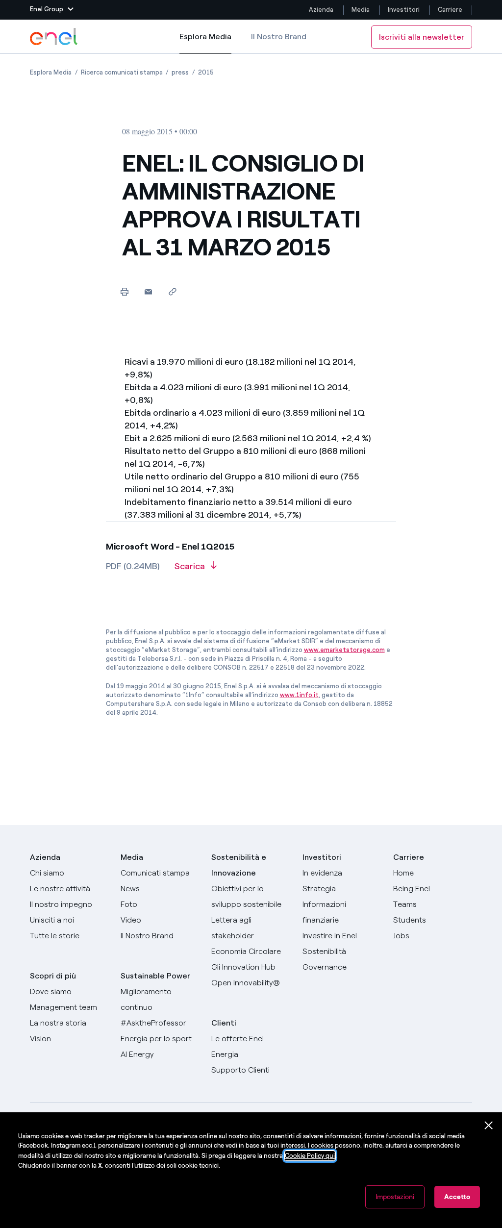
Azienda (321, 9)
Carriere (451, 9)
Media (360, 9)
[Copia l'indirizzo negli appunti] (172, 291)
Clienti (223, 1023)
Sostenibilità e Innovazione (238, 864)
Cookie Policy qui (310, 1155)
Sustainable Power (155, 975)
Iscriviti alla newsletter (421, 37)
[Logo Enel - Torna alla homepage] (54, 37)
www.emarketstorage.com (344, 649)
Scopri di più (53, 975)
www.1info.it (299, 695)
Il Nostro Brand (278, 36)
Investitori (404, 9)
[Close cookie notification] (489, 1125)
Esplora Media (205, 43)
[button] (51, 10)
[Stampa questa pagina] (124, 291)
